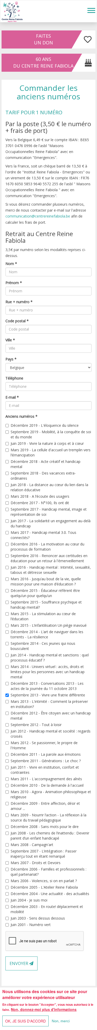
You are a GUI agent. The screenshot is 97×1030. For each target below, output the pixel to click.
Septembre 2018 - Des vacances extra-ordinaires (43, 476)
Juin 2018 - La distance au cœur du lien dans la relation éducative (49, 487)
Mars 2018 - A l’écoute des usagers (40, 496)
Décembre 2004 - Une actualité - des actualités (50, 893)
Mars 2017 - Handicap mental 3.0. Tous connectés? (43, 535)
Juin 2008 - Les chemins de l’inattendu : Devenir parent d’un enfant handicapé (50, 836)
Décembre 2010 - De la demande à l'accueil (47, 785)
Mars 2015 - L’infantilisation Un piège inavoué (49, 625)
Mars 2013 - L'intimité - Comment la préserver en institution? (49, 704)
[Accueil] (12, 11)
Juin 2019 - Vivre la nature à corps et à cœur (47, 443)
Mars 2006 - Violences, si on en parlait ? (44, 880)
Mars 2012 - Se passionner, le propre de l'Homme (44, 745)
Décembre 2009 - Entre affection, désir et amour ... (45, 806)
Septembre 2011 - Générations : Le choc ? (46, 760)
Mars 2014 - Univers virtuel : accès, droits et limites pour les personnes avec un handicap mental (48, 671)
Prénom (13, 282)
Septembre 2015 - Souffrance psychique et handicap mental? (46, 605)
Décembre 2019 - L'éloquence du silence (45, 425)
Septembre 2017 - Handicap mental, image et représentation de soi (49, 512)
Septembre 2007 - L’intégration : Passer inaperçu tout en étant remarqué (44, 854)
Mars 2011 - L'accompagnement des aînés (46, 778)
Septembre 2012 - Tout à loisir (36, 724)
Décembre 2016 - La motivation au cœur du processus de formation (47, 547)
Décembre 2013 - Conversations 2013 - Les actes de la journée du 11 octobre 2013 (47, 686)
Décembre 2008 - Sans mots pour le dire (45, 826)
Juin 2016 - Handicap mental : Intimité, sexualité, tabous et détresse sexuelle (51, 570)
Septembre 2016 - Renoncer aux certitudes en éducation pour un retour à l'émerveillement (49, 558)
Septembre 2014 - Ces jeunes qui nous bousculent (43, 646)
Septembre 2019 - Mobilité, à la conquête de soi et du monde (51, 434)
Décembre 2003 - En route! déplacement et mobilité (47, 909)
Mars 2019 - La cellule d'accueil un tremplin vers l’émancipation (51, 452)
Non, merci (61, 1021)
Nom (11, 263)
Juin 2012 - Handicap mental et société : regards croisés (51, 734)
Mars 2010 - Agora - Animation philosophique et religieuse (51, 794)
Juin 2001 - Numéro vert (31, 924)
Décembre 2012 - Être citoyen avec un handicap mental (51, 716)
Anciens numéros (21, 416)
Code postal (17, 320)
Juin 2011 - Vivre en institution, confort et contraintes (45, 770)
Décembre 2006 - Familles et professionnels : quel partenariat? (48, 872)
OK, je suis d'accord (25, 1021)
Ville (10, 339)
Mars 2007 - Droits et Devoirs (36, 862)
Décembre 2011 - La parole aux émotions (46, 754)
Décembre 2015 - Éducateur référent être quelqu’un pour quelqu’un (45, 593)
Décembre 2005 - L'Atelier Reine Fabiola (44, 887)
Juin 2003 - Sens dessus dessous (38, 918)
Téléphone (14, 378)
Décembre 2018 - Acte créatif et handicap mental (45, 464)
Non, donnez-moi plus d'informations (44, 1009)
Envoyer (19, 963)
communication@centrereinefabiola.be (37, 216)
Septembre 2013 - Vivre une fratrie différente (48, 695)
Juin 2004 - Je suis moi (29, 900)
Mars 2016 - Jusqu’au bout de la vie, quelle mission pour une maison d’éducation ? (46, 581)
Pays (11, 359)
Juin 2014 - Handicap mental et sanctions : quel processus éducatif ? (50, 658)
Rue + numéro (19, 301)
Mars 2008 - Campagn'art (32, 844)
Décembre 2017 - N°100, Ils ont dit (40, 502)
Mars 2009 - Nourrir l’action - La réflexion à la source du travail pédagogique (48, 817)
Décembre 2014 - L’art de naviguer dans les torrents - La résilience (47, 634)
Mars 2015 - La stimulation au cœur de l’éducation (43, 616)
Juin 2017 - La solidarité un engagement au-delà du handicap (51, 523)
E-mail (12, 397)
